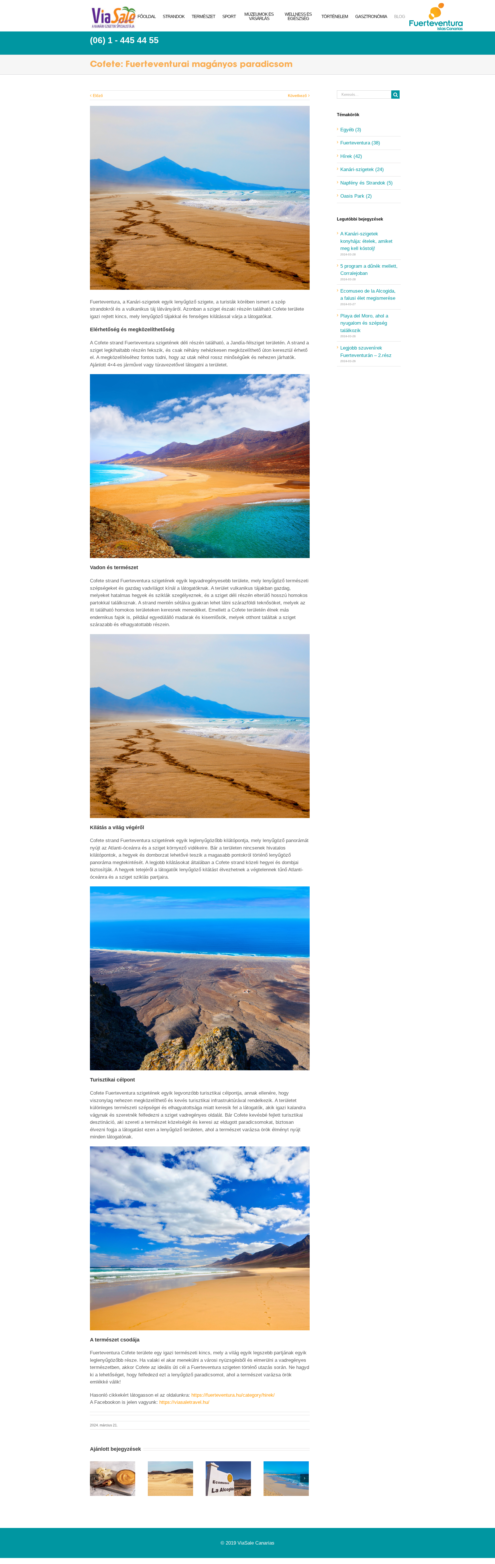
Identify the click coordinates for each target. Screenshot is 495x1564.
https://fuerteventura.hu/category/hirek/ (233, 1395)
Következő (297, 95)
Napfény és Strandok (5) (366, 183)
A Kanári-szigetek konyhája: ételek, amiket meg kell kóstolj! (366, 241)
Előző (98, 95)
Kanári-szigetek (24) (362, 169)
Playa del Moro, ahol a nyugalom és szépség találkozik (364, 323)
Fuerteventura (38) (360, 143)
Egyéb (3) (350, 129)
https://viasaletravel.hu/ (184, 1402)
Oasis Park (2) (356, 196)
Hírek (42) (351, 156)
